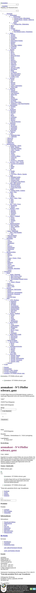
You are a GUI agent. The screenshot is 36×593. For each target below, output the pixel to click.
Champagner (10, 243)
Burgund (13, 112)
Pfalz (12, 27)
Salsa (12, 199)
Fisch (12, 222)
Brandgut (13, 151)
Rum (8, 261)
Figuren (9, 295)
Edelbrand (10, 262)
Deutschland (12, 15)
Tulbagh (13, 90)
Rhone (12, 115)
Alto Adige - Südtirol (16, 45)
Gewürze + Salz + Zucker (15, 162)
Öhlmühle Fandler (15, 177)
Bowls (12, 343)
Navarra (13, 54)
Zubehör (13, 339)
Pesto (12, 201)
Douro (12, 79)
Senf (12, 234)
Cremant (9, 241)
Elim (12, 96)
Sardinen (13, 210)
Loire (12, 114)
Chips (12, 316)
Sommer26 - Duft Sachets (14, 289)
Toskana (13, 34)
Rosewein (10, 139)
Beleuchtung (14, 327)
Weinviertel (14, 129)
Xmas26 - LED (15, 357)
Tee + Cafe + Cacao (14, 204)
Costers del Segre (15, 75)
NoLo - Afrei (10, 286)
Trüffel (10, 189)
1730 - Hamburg (13, 300)
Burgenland (14, 126)
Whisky (9, 264)
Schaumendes (11, 247)
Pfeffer (12, 166)
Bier (9, 280)
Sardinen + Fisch (13, 208)
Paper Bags (14, 310)
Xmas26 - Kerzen (15, 355)
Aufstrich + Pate (11, 237)
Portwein (9, 255)
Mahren (13, 132)
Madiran (13, 120)
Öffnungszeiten (8, 532)
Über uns (6, 526)
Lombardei (13, 46)
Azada (12, 172)
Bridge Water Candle (14, 334)
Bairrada (13, 82)
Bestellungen (7, 541)
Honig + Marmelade (12, 231)
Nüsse (12, 318)
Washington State (15, 135)
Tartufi (12, 153)
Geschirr (13, 348)
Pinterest (6, 494)
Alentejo (13, 84)
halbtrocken (10, 142)
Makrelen (13, 211)
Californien (14, 136)
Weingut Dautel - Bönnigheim (22, 18)
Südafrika (11, 88)
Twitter (6, 492)
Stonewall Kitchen (16, 186)
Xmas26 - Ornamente (16, 360)
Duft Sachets (14, 336)
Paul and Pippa (15, 225)
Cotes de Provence (16, 121)
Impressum (7, 529)
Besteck (13, 349)
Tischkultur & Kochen (14, 346)
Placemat (13, 352)
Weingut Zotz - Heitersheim (21, 24)
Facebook (6, 491)
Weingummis (14, 321)
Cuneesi (13, 154)
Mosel (12, 25)
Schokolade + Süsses (14, 145)
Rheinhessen (15, 30)
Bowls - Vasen (14, 330)
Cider (8, 250)
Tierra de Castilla (15, 67)
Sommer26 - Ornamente (13, 294)
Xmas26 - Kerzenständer (17, 358)
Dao (12, 81)
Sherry (9, 253)
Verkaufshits (7, 512)
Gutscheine (7, 543)
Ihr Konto (4, 536)
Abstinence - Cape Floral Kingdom (20, 103)
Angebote (6, 509)
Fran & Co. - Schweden (17, 160)
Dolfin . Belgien (15, 147)
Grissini (13, 159)
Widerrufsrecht (8, 523)
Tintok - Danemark (13, 274)
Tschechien (11, 130)
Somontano (14, 61)
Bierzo (12, 52)
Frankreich (11, 109)
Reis (12, 193)
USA (10, 133)
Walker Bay (14, 94)
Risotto (12, 196)
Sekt (8, 244)
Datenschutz (7, 528)
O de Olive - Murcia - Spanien (19, 174)
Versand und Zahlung (9, 522)
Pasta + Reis (12, 192)
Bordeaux (13, 111)
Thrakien (13, 106)
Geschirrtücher (15, 306)
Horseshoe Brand (15, 184)
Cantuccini (13, 157)
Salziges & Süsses (13, 223)
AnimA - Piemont (15, 282)
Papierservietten (15, 309)
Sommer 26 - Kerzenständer (14, 292)
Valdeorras (13, 64)
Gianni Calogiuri (15, 178)
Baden (14, 22)
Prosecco (9, 246)
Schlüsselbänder (15, 307)
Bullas (12, 70)
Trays (12, 324)
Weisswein (10, 138)
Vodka (9, 259)
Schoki (12, 315)
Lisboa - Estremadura (16, 85)
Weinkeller (8, 13)
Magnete (13, 312)
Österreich (11, 123)
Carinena (13, 66)
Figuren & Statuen (12, 340)
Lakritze (13, 319)
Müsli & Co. (10, 285)
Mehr (34, 589)
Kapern (13, 219)
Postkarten (13, 301)
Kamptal (13, 124)
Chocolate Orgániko (16, 148)
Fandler (13, 171)
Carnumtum (14, 127)
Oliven (12, 217)
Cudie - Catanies (15, 150)
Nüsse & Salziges (12, 235)
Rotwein (9, 141)
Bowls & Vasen (11, 297)
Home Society (12, 322)
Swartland (13, 100)
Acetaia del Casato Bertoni (18, 181)
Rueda (12, 57)
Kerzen (9, 291)
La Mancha (14, 72)
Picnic (9, 283)
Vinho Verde (14, 87)
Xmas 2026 (11, 354)
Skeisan (13, 207)
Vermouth (10, 267)
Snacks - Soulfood (13, 313)
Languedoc (14, 117)
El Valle (13, 228)
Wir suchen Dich (8, 531)
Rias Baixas (14, 69)
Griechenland (12, 105)
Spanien (10, 49)
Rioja (12, 51)
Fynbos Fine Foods (16, 187)
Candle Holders (15, 325)
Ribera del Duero (15, 55)
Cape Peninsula (15, 93)
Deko (7, 298)
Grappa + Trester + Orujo (14, 258)
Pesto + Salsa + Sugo (14, 198)
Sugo (12, 202)
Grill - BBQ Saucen (14, 183)
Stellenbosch (14, 91)
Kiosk (7, 273)
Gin (8, 256)
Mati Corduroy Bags (16, 276)
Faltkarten (13, 303)
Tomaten (13, 220)
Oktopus (13, 214)
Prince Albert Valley (16, 102)
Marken (13, 43)
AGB (5, 525)
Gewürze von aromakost (17, 163)
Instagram (6, 495)
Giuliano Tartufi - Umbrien (18, 190)
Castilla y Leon (15, 76)
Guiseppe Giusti (15, 180)
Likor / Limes (11, 265)
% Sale (6, 364)
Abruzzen (13, 48)
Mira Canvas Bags (16, 277)
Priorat (12, 58)
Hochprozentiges (10, 252)
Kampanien (14, 37)
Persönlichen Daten (9, 544)
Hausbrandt (14, 205)
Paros (12, 108)
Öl (9, 169)
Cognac (9, 270)
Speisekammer (9, 144)
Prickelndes (8, 238)
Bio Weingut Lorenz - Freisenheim (23, 31)
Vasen (12, 345)
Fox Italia (13, 229)
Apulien (13, 39)
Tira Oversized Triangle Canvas (19, 279)
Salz (12, 165)
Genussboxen (7, 271)
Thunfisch (13, 213)
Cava (8, 240)
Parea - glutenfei (15, 226)
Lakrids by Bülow (15, 156)
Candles (13, 328)
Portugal (10, 78)
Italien (10, 33)
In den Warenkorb (6, 411)
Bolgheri (13, 42)
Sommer (7, 288)
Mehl (12, 168)
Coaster (13, 351)
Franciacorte (10, 249)
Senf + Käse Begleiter (14, 232)
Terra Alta (13, 63)
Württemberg (15, 16)
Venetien (13, 36)
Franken (13, 28)
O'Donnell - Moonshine (13, 268)
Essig (10, 175)
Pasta (12, 195)
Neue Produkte (8, 511)
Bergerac (13, 118)
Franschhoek (14, 99)
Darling (13, 97)
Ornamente (14, 333)
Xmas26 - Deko (15, 361)
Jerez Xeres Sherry (16, 73)
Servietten (13, 304)
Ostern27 (9, 363)
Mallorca (13, 60)
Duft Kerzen (14, 337)
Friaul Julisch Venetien (17, 40)
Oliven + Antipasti (13, 216)
